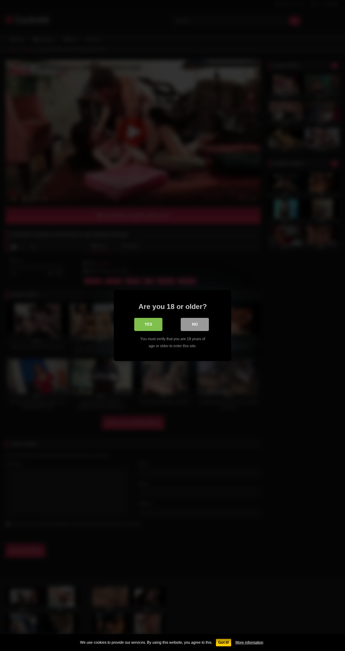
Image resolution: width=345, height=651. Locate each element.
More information (249, 642)
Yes (148, 324)
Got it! (223, 642)
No (195, 324)
